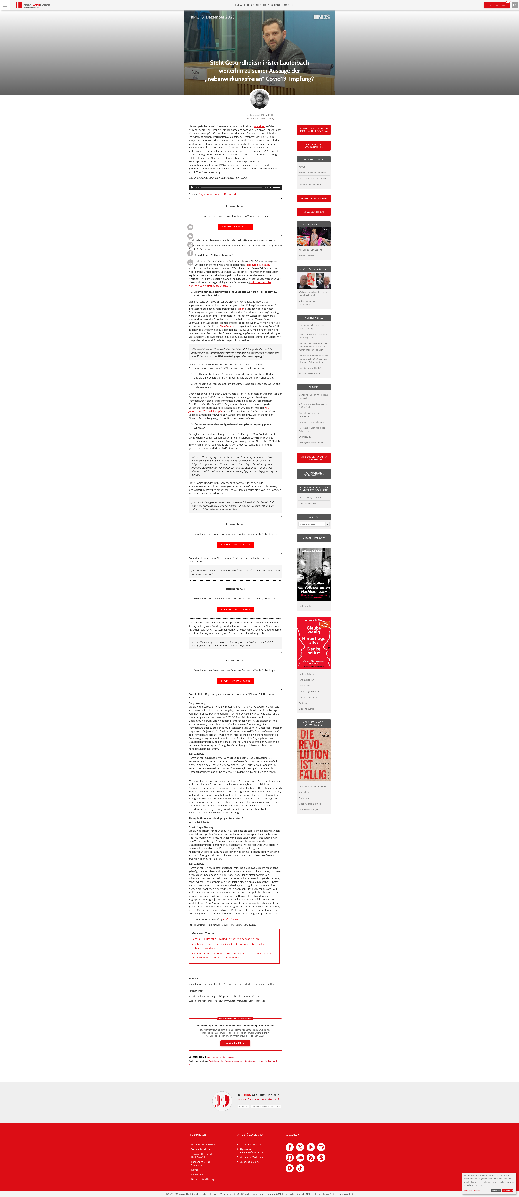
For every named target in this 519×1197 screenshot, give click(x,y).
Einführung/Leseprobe (309, 691)
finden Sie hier (231, 919)
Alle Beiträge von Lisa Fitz (310, 250)
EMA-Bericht (227, 326)
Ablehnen (496, 1190)
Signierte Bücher (306, 709)
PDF (190, 245)
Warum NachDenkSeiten (203, 1144)
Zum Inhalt (304, 792)
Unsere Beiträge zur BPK (310, 497)
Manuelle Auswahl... (472, 1190)
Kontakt (195, 1169)
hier (241, 308)
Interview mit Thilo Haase (310, 184)
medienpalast (346, 1194)
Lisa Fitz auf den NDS (313, 224)
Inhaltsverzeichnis (307, 679)
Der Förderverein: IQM (251, 1144)
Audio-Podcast (196, 984)
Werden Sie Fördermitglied (253, 1157)
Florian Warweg (267, 118)
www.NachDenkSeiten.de (193, 1194)
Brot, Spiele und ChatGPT (310, 368)
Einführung (304, 798)
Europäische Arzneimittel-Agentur (206, 1000)
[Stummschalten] (271, 187)
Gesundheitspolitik (264, 984)
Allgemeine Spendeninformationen (252, 1151)
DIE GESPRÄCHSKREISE (259, 1094)
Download (230, 194)
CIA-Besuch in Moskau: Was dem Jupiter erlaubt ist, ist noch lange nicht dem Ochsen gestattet (314, 358)
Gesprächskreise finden (266, 1106)
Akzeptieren (508, 1190)
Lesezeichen (304, 685)
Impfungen (241, 1000)
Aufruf (302, 167)
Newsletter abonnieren (313, 198)
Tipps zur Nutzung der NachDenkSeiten (202, 1156)
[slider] (277, 187)
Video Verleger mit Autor (310, 804)
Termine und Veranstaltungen (312, 172)
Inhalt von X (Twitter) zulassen (235, 545)
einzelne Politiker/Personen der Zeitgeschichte (229, 984)
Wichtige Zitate (305, 437)
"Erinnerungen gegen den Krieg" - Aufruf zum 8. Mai (314, 129)
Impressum (197, 1174)
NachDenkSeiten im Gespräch (314, 269)
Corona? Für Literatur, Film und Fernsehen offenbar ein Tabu (226, 939)
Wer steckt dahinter (201, 1149)
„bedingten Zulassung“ (258, 264)
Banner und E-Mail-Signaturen (201, 1163)
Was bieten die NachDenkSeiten (313, 145)
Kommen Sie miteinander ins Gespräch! (258, 1099)
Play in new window (210, 194)
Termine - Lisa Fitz (307, 255)
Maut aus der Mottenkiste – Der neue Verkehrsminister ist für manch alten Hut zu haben (313, 346)
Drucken (190, 236)
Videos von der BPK (307, 503)
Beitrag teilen (190, 227)
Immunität (229, 1000)
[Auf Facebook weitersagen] (190, 255)
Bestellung (304, 703)
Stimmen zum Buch (308, 697)
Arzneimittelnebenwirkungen (203, 996)
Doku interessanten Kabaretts (312, 422)
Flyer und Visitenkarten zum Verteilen (314, 458)
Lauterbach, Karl (257, 1000)
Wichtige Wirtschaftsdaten (311, 442)
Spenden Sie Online (250, 1161)
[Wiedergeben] (192, 187)
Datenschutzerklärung (202, 1179)
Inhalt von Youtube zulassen (235, 227)
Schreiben (259, 126)
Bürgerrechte (226, 996)
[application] (235, 187)
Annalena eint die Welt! (309, 373)
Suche (515, 5)
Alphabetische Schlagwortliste (314, 474)
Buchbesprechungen (308, 809)
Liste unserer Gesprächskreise (312, 178)
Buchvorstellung (306, 606)
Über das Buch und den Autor (312, 786)
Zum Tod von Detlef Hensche (220, 1057)
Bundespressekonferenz (246, 996)
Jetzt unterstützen (499, 4)
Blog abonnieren (314, 211)
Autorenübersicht (314, 538)
